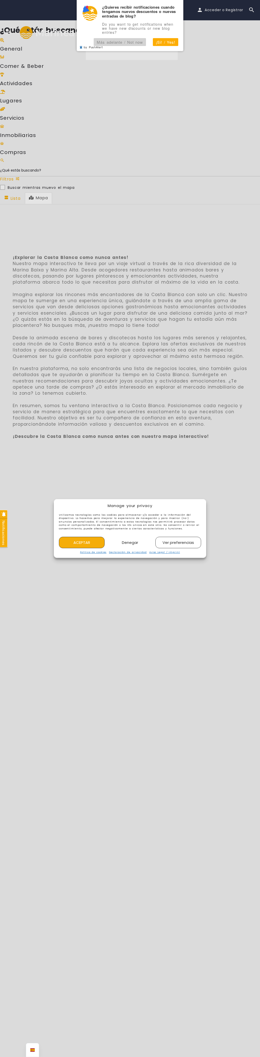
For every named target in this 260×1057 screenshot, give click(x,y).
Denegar (130, 542)
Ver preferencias (178, 542)
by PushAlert (93, 47)
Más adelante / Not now (120, 42)
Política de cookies (93, 552)
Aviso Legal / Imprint (164, 552)
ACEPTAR (81, 542)
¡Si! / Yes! (165, 42)
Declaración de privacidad (128, 552)
